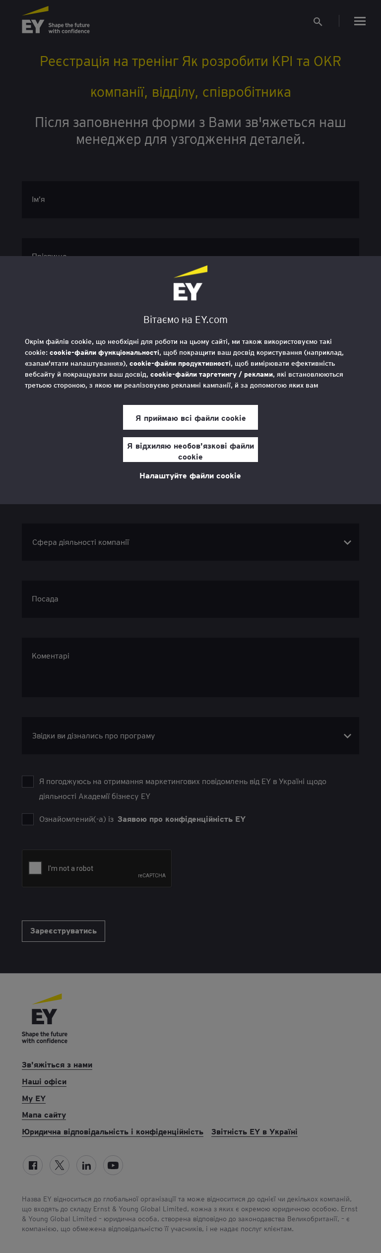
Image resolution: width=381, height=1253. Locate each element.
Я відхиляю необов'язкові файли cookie (190, 451)
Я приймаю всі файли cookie (190, 417)
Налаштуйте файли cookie (190, 474)
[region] (190, 380)
